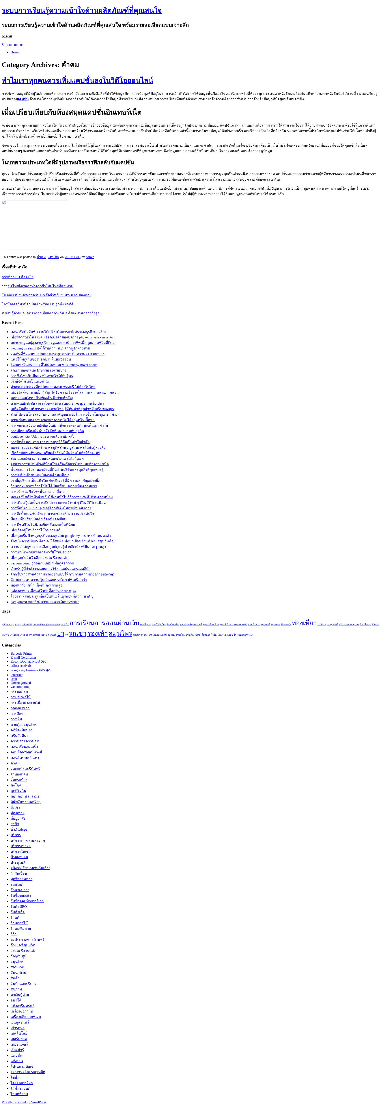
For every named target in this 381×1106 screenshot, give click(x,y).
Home (15, 52)
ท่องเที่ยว (304, 623)
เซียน (197, 635)
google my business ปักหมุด (30, 670)
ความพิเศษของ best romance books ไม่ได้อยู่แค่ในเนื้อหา (53, 420)
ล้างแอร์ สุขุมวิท (23, 945)
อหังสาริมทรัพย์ (22, 1006)
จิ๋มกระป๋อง (19, 780)
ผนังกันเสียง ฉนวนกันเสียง (30, 868)
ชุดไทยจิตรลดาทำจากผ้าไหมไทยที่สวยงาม (40, 286)
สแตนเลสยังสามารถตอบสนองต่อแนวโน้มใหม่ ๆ (47, 458)
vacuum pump (20, 687)
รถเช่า (77, 633)
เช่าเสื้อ (190, 635)
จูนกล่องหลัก (186, 624)
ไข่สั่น (15, 1077)
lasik (14, 679)
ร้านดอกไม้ (19, 923)
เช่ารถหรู (18, 1028)
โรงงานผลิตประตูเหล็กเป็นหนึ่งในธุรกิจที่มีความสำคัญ (52, 596)
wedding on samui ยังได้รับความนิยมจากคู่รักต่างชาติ (50, 348)
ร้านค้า (16, 917)
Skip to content (12, 45)
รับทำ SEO (19, 906)
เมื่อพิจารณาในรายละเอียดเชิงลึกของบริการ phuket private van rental (62, 337)
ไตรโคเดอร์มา (22, 1083)
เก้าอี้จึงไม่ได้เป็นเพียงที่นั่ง (30, 381)
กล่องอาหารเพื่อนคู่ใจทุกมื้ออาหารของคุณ (43, 591)
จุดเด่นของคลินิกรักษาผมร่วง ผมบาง (38, 370)
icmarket (16, 675)
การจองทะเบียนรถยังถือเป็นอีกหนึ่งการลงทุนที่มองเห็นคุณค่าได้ (59, 425)
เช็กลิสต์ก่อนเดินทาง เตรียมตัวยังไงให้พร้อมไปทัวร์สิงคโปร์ (55, 453)
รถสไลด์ (17, 884)
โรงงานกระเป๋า (225, 635)
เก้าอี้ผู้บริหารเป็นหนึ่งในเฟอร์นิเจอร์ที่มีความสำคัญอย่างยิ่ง (55, 480)
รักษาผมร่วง (20, 890)
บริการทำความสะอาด (28, 840)
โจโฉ (214, 635)
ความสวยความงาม (26, 741)
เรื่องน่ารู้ (17, 1050)
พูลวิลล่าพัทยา (21, 879)
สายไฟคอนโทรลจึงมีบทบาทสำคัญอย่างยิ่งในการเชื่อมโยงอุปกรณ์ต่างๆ (65, 414)
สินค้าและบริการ (23, 984)
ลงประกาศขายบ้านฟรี (28, 940)
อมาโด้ (16, 1000)
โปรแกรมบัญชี (22, 1066)
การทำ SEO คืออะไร (18, 277)
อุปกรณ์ (171, 635)
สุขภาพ (16, 989)
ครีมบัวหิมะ (19, 736)
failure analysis (21, 665)
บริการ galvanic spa (349, 624)
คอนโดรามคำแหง (25, 758)
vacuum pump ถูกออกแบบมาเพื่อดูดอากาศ (42, 563)
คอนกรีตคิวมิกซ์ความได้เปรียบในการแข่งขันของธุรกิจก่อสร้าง (58, 332)
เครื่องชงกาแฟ (22, 1011)
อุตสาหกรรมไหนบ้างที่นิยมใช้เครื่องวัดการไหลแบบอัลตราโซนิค (60, 464)
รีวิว (14, 934)
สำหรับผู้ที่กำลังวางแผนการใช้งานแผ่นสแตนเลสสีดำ (50, 569)
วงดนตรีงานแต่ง (23, 951)
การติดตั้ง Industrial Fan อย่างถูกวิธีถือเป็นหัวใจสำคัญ (51, 442)
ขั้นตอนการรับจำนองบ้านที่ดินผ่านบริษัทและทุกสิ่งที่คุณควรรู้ (57, 469)
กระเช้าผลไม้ (21, 697)
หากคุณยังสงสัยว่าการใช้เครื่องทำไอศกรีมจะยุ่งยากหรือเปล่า (57, 403)
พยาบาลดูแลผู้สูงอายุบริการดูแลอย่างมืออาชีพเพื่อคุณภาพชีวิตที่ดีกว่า (63, 343)
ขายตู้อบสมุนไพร (24, 725)
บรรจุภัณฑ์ (332, 624)
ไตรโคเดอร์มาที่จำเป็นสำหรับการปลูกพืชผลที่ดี (37, 304)
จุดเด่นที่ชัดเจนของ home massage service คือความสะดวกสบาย (58, 354)
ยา (60, 633)
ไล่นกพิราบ (19, 1094)
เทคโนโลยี (19, 1033)
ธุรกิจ (15, 824)
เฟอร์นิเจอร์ (19, 1044)
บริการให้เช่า (21, 851)
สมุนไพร (120, 633)
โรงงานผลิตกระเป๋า (244, 635)
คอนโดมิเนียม (159, 624)
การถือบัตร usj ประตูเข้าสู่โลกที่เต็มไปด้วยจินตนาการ (51, 508)
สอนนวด (17, 967)
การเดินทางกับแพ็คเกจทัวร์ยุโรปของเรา (41, 552)
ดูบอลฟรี (265, 624)
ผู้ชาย (44, 635)
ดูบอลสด (275, 624)
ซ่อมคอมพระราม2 (25, 796)
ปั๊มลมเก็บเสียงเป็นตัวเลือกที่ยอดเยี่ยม (38, 519)
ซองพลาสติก (240, 624)
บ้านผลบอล (19, 857)
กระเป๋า (65, 624)
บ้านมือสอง (365, 624)
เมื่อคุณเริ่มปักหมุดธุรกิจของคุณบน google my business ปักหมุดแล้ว (61, 536)
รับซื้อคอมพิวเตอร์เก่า (27, 901)
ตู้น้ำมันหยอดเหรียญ (26, 802)
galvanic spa (8, 624)
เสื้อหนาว (205, 635)
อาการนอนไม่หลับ (157, 635)
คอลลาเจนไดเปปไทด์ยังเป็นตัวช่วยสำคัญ (42, 398)
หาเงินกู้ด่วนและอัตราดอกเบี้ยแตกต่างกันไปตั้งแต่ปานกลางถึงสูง (50, 313)
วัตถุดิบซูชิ (18, 956)
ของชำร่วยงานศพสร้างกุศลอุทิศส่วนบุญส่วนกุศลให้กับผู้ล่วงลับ (58, 447)
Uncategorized (21, 683)
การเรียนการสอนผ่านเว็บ (104, 623)
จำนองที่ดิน (19, 774)
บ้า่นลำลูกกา (26, 635)
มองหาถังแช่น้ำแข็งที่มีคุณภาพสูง (36, 585)
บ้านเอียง (14, 635)
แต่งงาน (17, 1061)
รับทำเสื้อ (18, 912)
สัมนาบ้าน (18, 973)
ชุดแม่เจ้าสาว (226, 624)
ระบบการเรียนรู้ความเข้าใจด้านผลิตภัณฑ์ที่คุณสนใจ (82, 10)
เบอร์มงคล (19, 1039)
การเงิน (16, 719)
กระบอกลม (19, 691)
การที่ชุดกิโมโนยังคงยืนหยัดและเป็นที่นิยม (43, 525)
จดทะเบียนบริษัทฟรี (25, 769)
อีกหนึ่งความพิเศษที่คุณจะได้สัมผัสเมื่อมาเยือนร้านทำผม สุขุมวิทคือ (62, 541)
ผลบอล (37, 635)
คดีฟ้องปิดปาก (21, 730)
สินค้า (15, 978)
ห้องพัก (136, 635)
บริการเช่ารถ (21, 846)
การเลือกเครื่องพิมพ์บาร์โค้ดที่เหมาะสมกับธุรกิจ (47, 431)
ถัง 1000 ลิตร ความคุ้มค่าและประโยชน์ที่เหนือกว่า (49, 580)
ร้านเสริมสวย (21, 928)
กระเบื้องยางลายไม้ (25, 702)
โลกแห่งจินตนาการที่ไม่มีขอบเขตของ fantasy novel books (54, 365)
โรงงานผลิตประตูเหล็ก (28, 1072)
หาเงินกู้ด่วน (20, 995)
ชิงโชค (16, 785)
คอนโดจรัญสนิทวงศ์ (26, 752)
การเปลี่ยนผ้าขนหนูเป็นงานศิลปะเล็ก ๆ (40, 475)
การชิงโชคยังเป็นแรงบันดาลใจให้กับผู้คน (42, 376)
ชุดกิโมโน (18, 791)
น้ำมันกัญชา (20, 829)
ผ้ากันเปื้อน (19, 873)
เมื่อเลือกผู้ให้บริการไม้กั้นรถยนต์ (35, 530)
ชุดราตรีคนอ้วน (211, 624)
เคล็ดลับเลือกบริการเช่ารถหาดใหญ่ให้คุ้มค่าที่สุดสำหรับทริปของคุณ (62, 409)
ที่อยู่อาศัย (286, 624)
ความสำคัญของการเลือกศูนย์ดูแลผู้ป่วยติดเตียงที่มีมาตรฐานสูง (58, 547)
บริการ (16, 835)
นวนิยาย (322, 624)
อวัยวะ (144, 635)
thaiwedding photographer (46, 624)
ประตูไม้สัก (19, 862)
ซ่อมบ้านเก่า (254, 624)
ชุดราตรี (197, 624)
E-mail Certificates (23, 657)
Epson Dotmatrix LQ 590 (28, 661)
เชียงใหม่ (180, 635)
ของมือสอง (145, 624)
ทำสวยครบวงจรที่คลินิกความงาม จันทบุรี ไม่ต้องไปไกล (53, 387)
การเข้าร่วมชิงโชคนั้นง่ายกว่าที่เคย (37, 491)
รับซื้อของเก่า (21, 895)
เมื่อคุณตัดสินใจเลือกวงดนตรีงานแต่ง (39, 558)
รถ (66, 635)
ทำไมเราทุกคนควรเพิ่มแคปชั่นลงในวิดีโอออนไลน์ (77, 80)
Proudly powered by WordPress (24, 1102)
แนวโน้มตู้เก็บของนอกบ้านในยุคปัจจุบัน (41, 359)
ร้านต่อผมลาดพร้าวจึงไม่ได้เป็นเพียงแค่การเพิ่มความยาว (54, 486)
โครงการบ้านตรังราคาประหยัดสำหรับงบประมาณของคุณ (46, 295)
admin (90, 257)
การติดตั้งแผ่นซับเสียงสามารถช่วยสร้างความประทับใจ (52, 514)
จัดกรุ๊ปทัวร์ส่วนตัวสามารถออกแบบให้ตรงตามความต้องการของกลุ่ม (63, 574)
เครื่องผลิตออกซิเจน (26, 1017)
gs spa (18, 624)
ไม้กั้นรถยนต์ (20, 1088)
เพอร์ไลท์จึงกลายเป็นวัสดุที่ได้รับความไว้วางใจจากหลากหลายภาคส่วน (65, 392)
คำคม (41, 257)
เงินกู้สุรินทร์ (20, 1022)
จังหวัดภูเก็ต (173, 624)
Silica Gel (27, 624)
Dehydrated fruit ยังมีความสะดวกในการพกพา (45, 602)
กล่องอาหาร (20, 708)
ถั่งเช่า (15, 807)
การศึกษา (18, 714)
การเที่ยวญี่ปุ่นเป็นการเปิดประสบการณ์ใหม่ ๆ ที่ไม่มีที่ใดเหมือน (58, 502)
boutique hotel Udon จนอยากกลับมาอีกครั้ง (43, 436)
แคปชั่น (53, 257)
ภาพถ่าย (52, 635)
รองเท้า (97, 633)
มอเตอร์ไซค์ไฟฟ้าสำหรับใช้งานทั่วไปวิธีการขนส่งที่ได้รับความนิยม (62, 497)
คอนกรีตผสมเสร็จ (24, 747)
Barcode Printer (21, 653)
